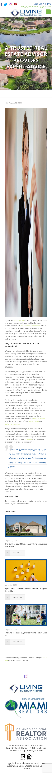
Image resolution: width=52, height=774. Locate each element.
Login (42, 763)
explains (28, 439)
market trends (39, 418)
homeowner (19, 320)
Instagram (26, 676)
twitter (5, 4)
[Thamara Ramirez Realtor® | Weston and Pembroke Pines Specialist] (26, 12)
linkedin (10, 4)
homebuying (33, 421)
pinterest (16, 4)
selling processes (12, 424)
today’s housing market (30, 325)
